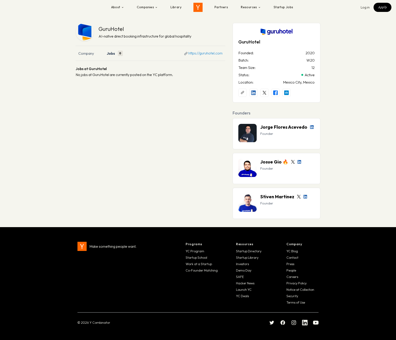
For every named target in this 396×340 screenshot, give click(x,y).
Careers (292, 277)
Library (176, 7)
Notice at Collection (300, 290)
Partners (221, 7)
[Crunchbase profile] (286, 93)
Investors (242, 264)
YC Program (195, 251)
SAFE (240, 277)
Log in (365, 7)
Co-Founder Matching (202, 270)
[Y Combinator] (198, 7)
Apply (382, 7)
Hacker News (245, 283)
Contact (292, 258)
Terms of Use (295, 302)
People (291, 270)
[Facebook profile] (275, 93)
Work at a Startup (199, 264)
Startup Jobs (283, 7)
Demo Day (243, 270)
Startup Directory (248, 251)
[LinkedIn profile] (253, 93)
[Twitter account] (293, 162)
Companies (145, 7)
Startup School (196, 258)
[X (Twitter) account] (264, 93)
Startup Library (247, 258)
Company (86, 53)
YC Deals (242, 296)
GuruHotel (111, 28)
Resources (249, 7)
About (115, 7)
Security (292, 296)
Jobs (111, 53)
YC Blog (292, 251)
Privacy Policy (296, 283)
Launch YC (244, 290)
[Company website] (242, 93)
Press (290, 264)
